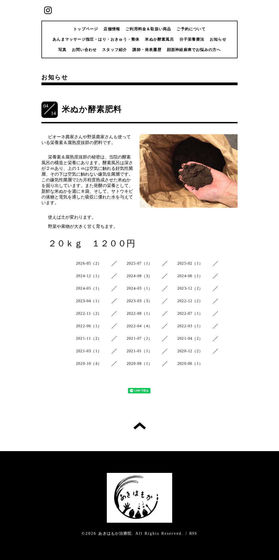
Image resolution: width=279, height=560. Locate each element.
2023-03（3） (139, 301)
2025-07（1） (139, 263)
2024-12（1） (89, 276)
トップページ (85, 29)
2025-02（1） (190, 263)
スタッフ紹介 (114, 50)
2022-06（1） (89, 326)
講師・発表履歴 (146, 50)
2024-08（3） (139, 276)
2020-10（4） (89, 364)
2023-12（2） (190, 288)
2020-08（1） (139, 364)
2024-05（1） (89, 288)
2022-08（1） (139, 313)
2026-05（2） (89, 263)
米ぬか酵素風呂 (159, 39)
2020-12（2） (190, 351)
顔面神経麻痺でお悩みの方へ (194, 50)
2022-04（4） (139, 326)
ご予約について (191, 29)
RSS (193, 533)
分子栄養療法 (192, 39)
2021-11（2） (89, 338)
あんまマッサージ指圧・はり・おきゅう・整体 (96, 39)
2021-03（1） (89, 351)
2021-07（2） (139, 338)
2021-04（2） (190, 338)
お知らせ (218, 39)
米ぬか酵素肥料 (92, 109)
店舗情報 (112, 29)
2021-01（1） (139, 351)
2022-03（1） (190, 326)
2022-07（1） (190, 313)
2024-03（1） (139, 288)
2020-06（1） (190, 364)
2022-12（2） (190, 301)
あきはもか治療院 (115, 533)
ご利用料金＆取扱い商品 (148, 29)
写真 (62, 50)
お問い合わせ (84, 50)
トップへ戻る (140, 425)
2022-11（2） (89, 313)
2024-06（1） (190, 276)
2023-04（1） (89, 301)
